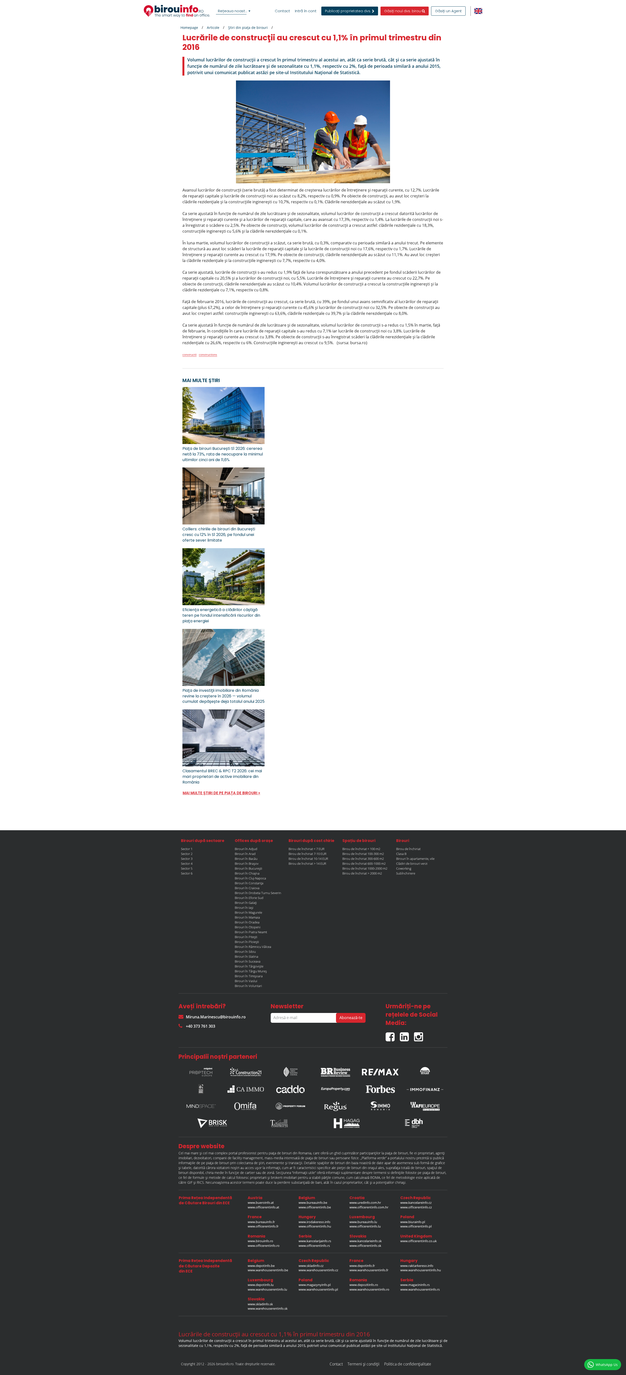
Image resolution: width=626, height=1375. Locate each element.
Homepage (189, 27)
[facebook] (393, 1035)
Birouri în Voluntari (248, 986)
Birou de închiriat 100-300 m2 (363, 854)
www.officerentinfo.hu (315, 1226)
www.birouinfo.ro (260, 1241)
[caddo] (290, 1089)
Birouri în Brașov (246, 863)
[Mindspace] (201, 1106)
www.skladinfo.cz (311, 1265)
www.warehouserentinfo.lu (267, 1289)
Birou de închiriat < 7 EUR (306, 849)
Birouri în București (248, 868)
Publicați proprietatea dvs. (348, 11)
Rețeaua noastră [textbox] (233, 10)
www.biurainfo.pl (412, 1222)
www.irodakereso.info (314, 1222)
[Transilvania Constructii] (279, 1123)
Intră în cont (305, 11)
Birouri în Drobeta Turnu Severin (258, 893)
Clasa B (401, 854)
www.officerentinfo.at (263, 1207)
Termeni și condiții (363, 1364)
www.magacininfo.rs (415, 1285)
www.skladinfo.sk (260, 1304)
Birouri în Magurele (248, 912)
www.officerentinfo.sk (365, 1245)
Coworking (403, 868)
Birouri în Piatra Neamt (251, 932)
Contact (282, 11)
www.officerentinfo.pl (416, 1226)
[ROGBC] (290, 1070)
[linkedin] (407, 1035)
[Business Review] (335, 1070)
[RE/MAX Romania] (380, 1070)
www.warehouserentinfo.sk (268, 1308)
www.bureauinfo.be (313, 1202)
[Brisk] (212, 1123)
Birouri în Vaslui (246, 981)
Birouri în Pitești (246, 937)
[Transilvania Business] (201, 1089)
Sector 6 (186, 873)
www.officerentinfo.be (315, 1207)
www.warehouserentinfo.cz (318, 1270)
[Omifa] (246, 1106)
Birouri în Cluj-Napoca (250, 878)
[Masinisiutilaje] (425, 1070)
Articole (213, 27)
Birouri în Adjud (246, 849)
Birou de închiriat (408, 849)
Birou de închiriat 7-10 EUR (307, 854)
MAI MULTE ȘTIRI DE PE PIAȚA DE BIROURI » (221, 792)
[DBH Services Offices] (414, 1123)
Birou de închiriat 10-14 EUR (308, 858)
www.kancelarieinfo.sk (365, 1241)
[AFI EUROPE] (425, 1106)
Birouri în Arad (245, 854)
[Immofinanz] (425, 1089)
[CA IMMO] (246, 1089)
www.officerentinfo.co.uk (418, 1241)
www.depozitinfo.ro (363, 1285)
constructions (208, 354)
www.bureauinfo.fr (261, 1222)
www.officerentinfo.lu (365, 1226)
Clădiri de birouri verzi (411, 863)
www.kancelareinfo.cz (416, 1202)
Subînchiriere (405, 873)
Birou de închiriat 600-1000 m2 (364, 863)
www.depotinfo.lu (261, 1285)
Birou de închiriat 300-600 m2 (363, 858)
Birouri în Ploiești (247, 942)
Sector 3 (186, 858)
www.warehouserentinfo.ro (369, 1289)
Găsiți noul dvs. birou (403, 11)
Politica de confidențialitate (407, 1364)
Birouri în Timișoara (249, 976)
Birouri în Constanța (249, 883)
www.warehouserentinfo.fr (368, 1270)
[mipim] (201, 1070)
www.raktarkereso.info (416, 1265)
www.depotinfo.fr (362, 1265)
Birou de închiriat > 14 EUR (307, 863)
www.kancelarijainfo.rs (315, 1241)
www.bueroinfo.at (261, 1202)
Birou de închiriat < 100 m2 (361, 849)
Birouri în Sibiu (245, 951)
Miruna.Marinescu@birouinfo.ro (216, 1017)
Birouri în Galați (246, 902)
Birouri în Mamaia (247, 917)
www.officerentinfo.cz (416, 1207)
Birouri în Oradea (247, 922)
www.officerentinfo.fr (263, 1226)
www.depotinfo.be (261, 1265)
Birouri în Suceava (247, 961)
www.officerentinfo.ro (263, 1245)
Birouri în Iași (244, 907)
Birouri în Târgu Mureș (251, 971)
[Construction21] (246, 1070)
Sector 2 (186, 854)
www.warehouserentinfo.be (268, 1270)
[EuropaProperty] (335, 1089)
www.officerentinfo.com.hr (368, 1207)
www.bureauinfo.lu (363, 1222)
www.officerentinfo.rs (314, 1245)
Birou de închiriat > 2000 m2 (362, 873)
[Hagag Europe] (347, 1123)
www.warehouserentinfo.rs (420, 1289)
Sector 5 (186, 868)
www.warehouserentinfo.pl (318, 1289)
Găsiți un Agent (448, 11)
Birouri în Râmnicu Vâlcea (253, 946)
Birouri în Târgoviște (249, 966)
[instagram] (419, 1035)
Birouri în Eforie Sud (249, 898)
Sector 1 (186, 849)
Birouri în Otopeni (247, 927)
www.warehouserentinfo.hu (420, 1270)
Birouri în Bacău (246, 858)
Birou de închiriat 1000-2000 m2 (364, 868)
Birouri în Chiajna (247, 873)
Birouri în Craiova (247, 888)
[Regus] (335, 1106)
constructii (189, 354)
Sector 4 (186, 863)
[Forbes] (380, 1089)
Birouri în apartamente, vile (415, 858)
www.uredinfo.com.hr (365, 1202)
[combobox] (234, 11)
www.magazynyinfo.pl (315, 1285)
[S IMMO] (380, 1106)
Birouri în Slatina (246, 956)
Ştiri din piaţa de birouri (248, 27)
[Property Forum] (290, 1106)
